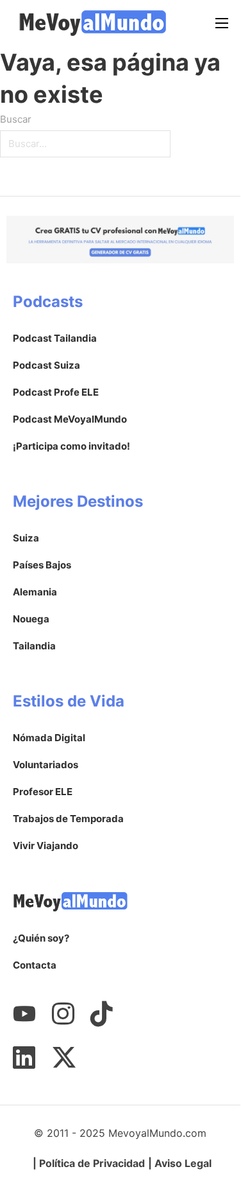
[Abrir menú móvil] (221, 23)
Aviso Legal (183, 1163)
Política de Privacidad (92, 1163)
